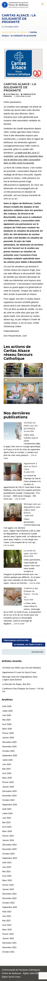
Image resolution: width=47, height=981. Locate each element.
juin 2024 (6, 818)
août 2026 (6, 706)
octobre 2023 (8, 854)
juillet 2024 (7, 813)
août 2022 (6, 912)
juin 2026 (6, 715)
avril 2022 (6, 925)
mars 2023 (7, 880)
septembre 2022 (9, 907)
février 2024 (8, 836)
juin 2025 (6, 764)
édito (18, 96)
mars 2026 (7, 729)
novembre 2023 (9, 849)
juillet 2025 (7, 760)
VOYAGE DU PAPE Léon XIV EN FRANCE (31, 426)
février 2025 (8, 782)
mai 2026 (6, 720)
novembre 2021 (9, 947)
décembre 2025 (9, 742)
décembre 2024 (9, 791)
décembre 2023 (9, 845)
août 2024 (6, 809)
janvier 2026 (8, 737)
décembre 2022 (9, 894)
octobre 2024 (8, 800)
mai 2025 (6, 769)
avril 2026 (6, 724)
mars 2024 (7, 831)
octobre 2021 (8, 952)
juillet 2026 (7, 711)
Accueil (5, 32)
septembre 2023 (9, 858)
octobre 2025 (8, 751)
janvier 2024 (8, 840)
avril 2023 (6, 876)
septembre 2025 (9, 755)
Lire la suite (20, 499)
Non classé (26, 96)
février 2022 (8, 934)
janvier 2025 (8, 787)
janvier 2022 (8, 938)
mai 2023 (6, 871)
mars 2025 (7, 778)
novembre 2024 (9, 796)
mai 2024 (6, 822)
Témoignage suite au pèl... (16, 640)
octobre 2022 (8, 903)
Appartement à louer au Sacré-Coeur (31, 466)
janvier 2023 (8, 889)
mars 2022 (7, 929)
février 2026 (8, 733)
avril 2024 (6, 827)
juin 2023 (6, 867)
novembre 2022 (9, 898)
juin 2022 (6, 916)
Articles (23, 32)
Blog (14, 32)
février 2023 (8, 885)
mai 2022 (6, 920)
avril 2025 (6, 773)
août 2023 (6, 862)
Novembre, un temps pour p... (29, 644)
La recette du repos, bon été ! (16, 684)
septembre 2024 (9, 804)
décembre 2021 (9, 943)
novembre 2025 (9, 746)
